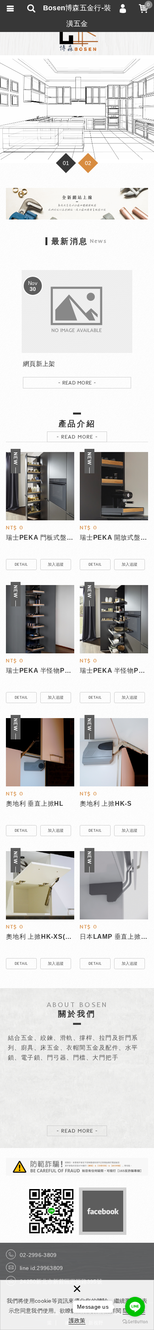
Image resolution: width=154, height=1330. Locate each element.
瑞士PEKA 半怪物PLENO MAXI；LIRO (40, 671)
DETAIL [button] (21, 564)
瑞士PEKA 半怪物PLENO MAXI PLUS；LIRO (114, 671)
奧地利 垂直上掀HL (40, 804)
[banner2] (77, 109)
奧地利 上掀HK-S (114, 804)
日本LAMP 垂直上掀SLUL (114, 937)
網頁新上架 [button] (77, 332)
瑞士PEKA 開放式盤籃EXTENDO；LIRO (114, 538)
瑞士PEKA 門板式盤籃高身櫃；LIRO (40, 538)
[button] (66, 163)
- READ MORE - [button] (77, 436)
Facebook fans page (102, 1211)
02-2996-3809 (38, 1255)
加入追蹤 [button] (56, 564)
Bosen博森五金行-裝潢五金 (77, 35)
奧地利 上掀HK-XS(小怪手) (40, 937)
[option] (77, 109)
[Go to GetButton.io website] (135, 1321)
